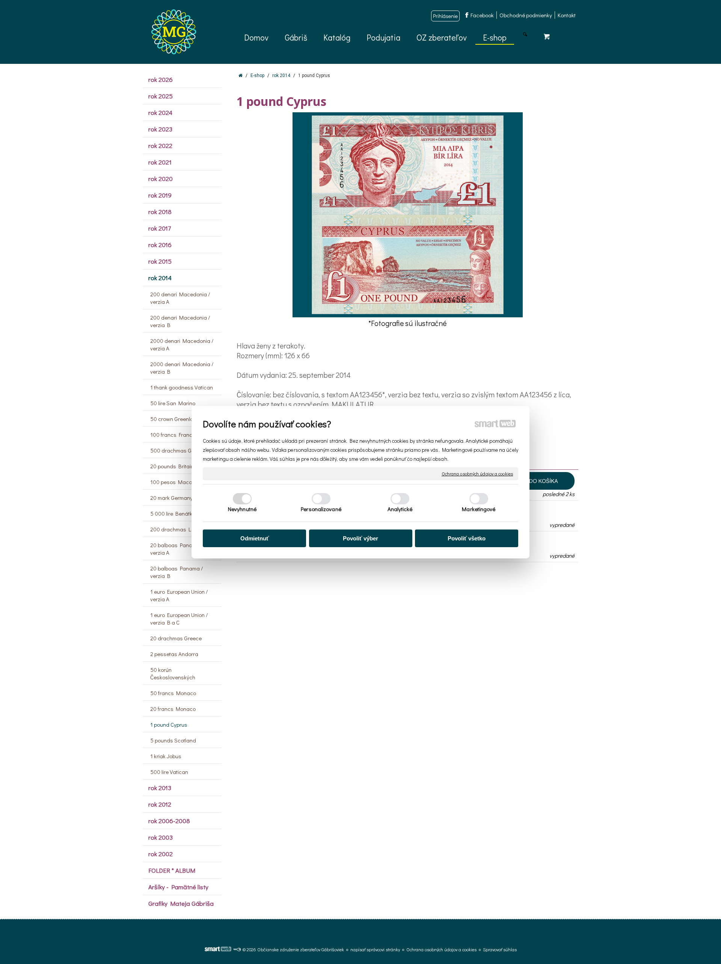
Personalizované (321, 509)
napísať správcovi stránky (375, 949)
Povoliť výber (360, 538)
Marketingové (478, 509)
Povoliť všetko (467, 538)
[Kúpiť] (534, 481)
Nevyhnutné (242, 509)
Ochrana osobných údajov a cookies (477, 473)
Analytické (400, 509)
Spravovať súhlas (500, 949)
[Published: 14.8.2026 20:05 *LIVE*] (237, 949)
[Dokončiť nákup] (546, 36)
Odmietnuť (254, 538)
